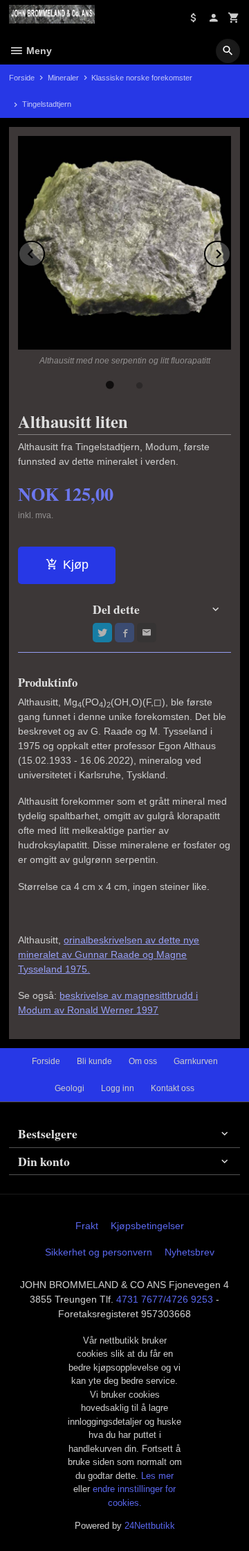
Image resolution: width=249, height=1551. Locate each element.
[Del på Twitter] (102, 632)
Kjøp (76, 565)
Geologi (69, 1088)
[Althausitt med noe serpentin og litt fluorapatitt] (124, 243)
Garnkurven (196, 1061)
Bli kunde (94, 1061)
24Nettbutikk (149, 1525)
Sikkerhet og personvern (98, 1252)
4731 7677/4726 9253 (164, 1299)
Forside (22, 78)
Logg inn (117, 1088)
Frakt (86, 1225)
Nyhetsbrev (189, 1252)
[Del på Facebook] (124, 632)
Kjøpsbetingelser (147, 1225)
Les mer (157, 1476)
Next (230, 251)
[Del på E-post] (146, 632)
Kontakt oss (172, 1088)
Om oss (143, 1061)
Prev (44, 251)
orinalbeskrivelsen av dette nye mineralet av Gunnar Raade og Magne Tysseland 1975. (108, 954)
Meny (38, 50)
